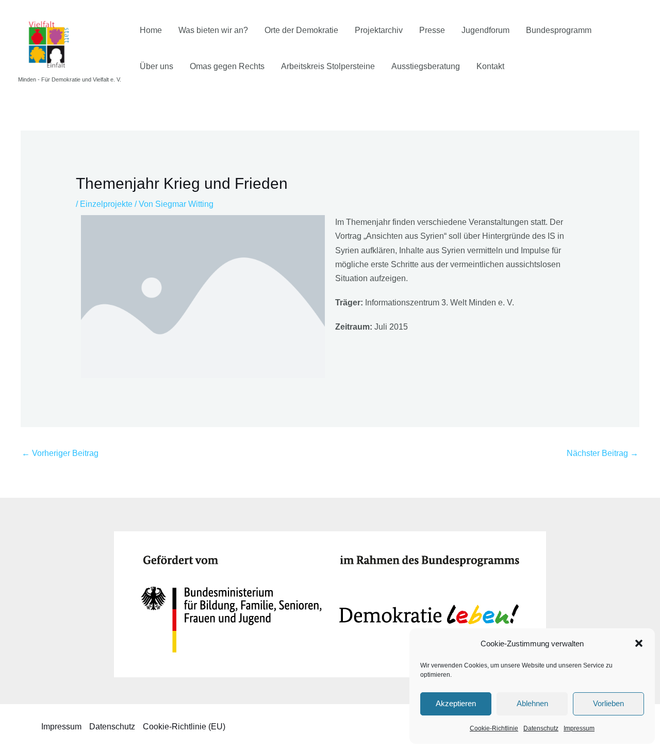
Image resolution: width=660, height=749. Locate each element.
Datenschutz (540, 728)
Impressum (579, 728)
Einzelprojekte (106, 204)
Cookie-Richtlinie (494, 728)
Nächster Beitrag (602, 453)
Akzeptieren (456, 703)
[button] (639, 643)
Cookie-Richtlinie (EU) (184, 726)
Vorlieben (608, 703)
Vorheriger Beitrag (60, 453)
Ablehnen (532, 703)
